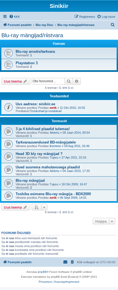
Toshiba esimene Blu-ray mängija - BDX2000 (53, 194)
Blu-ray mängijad (30, 180)
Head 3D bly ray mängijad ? (39, 154)
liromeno (55, 146)
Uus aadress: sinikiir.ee (35, 104)
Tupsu (54, 157)
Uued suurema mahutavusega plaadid (48, 167)
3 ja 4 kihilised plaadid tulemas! (43, 129)
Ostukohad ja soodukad (45, 111)
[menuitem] (14, 16)
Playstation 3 (27, 63)
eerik (53, 107)
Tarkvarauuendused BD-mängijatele (46, 142)
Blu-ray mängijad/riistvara (32, 35)
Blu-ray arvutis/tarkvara (35, 51)
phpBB (42, 271)
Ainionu (54, 132)
